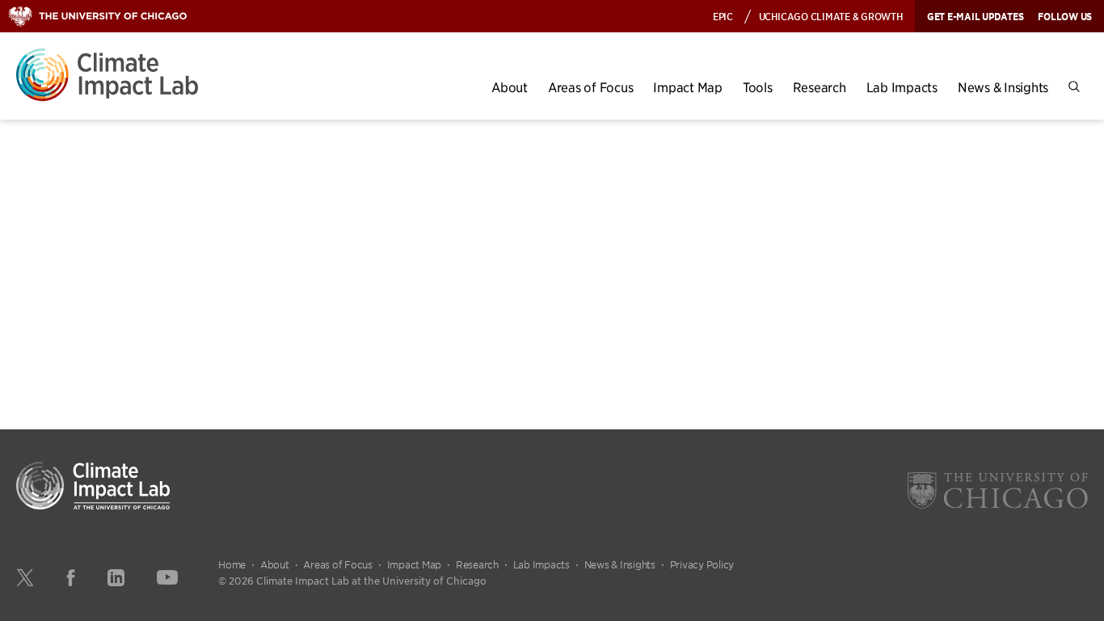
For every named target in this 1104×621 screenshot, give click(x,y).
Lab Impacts (902, 87)
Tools (758, 87)
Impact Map (688, 87)
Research (819, 87)
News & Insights (1003, 87)
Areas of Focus (591, 87)
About (509, 87)
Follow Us (1065, 16)
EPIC (723, 16)
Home (232, 564)
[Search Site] (1074, 87)
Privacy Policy (702, 564)
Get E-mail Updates (975, 16)
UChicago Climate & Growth (831, 16)
